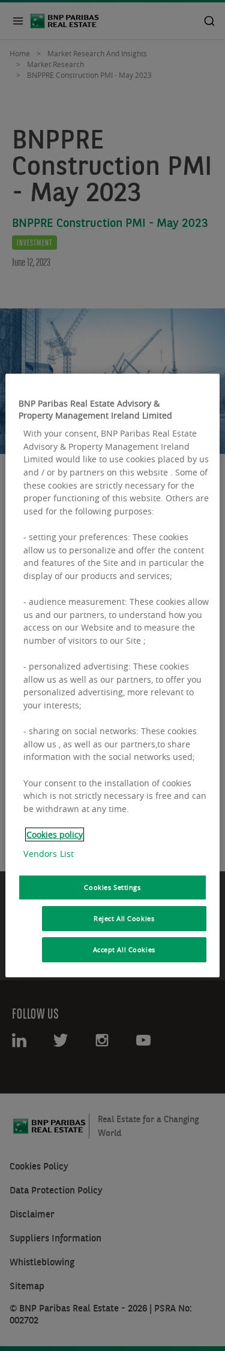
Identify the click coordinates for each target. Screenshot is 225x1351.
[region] (112, 675)
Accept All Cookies (124, 949)
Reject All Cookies (124, 918)
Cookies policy (54, 834)
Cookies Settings (112, 887)
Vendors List (48, 853)
